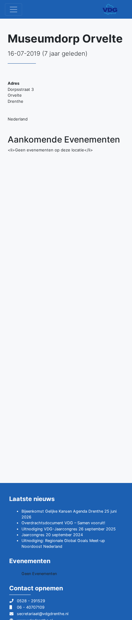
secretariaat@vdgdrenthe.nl (42, 613)
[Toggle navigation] (13, 9)
